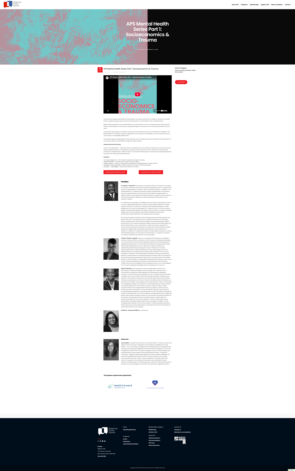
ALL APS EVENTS (181, 82)
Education (188, 70)
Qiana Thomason (109, 161)
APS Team (151, 443)
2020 (176, 70)
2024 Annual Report (154, 440)
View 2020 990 (102, 456)
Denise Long (107, 163)
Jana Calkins (114, 167)
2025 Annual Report (154, 438)
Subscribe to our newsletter (182, 432)
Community (181, 70)
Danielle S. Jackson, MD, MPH (112, 165)
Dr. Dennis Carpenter (110, 160)
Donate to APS (153, 432)
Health (194, 70)
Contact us (177, 429)
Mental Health (179, 72)
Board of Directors (154, 445)
